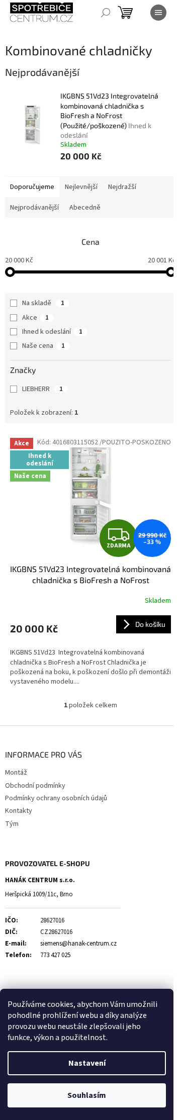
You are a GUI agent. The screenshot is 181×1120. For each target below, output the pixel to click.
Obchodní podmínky (35, 786)
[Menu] (158, 13)
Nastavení (87, 1063)
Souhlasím (86, 1095)
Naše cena (43, 346)
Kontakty (18, 811)
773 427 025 (55, 955)
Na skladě (43, 303)
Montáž (16, 773)
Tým (12, 824)
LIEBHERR (42, 389)
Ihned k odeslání (52, 332)
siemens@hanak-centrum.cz (78, 943)
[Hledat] (106, 13)
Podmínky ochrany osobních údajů (56, 798)
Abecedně (85, 208)
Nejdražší (122, 187)
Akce (35, 318)
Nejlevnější (81, 187)
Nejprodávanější (34, 208)
